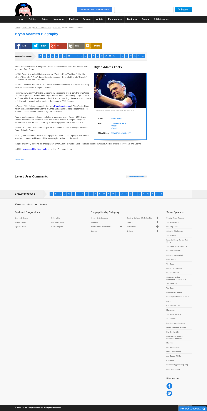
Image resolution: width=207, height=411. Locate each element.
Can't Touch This (173, 306)
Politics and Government (100, 227)
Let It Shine (170, 259)
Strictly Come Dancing (175, 218)
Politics (32, 19)
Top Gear (170, 288)
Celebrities (131, 227)
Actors (45, 19)
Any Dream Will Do (173, 356)
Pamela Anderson (62, 106)
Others (130, 231)
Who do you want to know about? (94, 9)
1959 (124, 123)
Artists (99, 19)
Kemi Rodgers (57, 227)
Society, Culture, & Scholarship (139, 218)
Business (132, 19)
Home (20, 19)
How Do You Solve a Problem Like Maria (174, 337)
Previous (95, 90)
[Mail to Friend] (93, 46)
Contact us (32, 204)
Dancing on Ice (172, 227)
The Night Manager (174, 314)
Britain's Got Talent (174, 292)
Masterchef (170, 310)
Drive (168, 301)
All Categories (161, 19)
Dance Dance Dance (174, 268)
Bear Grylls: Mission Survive (177, 297)
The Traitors (171, 235)
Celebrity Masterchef (174, 255)
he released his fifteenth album (36, 149)
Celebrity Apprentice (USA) (177, 365)
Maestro (169, 343)
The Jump (170, 264)
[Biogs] (24, 9)
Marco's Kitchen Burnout (176, 327)
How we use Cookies (190, 409)
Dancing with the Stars (175, 323)
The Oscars (170, 319)
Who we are (20, 204)
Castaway (170, 360)
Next (144, 90)
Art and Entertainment (42, 27)
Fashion (73, 19)
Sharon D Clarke (21, 218)
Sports (145, 19)
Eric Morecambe (57, 222)
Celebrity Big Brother (174, 231)
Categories (26, 27)
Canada (114, 128)
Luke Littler (55, 218)
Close (203, 409)
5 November (116, 123)
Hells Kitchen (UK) (173, 369)
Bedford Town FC (173, 251)
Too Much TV (171, 284)
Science (87, 19)
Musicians (58, 19)
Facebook (169, 386)
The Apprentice (172, 222)
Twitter (169, 393)
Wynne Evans (20, 222)
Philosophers (115, 19)
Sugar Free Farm (173, 273)
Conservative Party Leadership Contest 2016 (176, 278)
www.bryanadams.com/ (120, 133)
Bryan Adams (116, 118)
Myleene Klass (20, 227)
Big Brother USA (173, 347)
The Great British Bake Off (176, 246)
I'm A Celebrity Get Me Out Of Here (177, 241)
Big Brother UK (172, 332)
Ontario (114, 126)
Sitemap (43, 204)
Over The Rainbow (173, 352)
